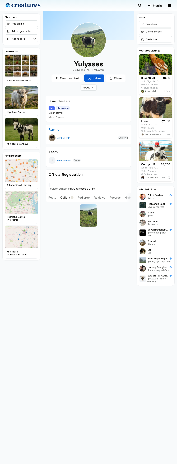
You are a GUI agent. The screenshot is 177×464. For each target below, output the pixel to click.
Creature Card (69, 78)
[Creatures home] (23, 5)
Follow (96, 78)
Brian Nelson (64, 160)
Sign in (157, 5)
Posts (52, 197)
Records (115, 197)
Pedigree (84, 197)
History (129, 197)
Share (118, 78)
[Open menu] (169, 5)
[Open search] (140, 5)
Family (54, 129)
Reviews (99, 197)
